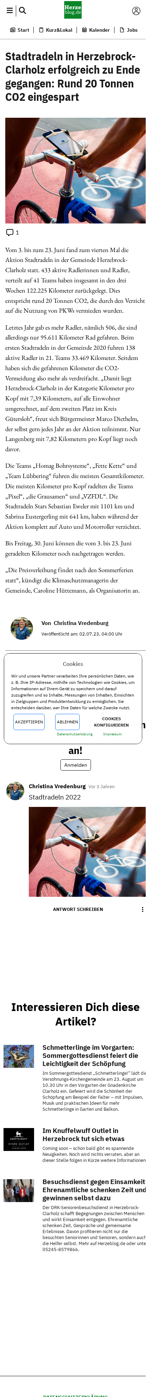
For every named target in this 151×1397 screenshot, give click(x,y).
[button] (9, 11)
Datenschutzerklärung (74, 734)
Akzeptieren (29, 721)
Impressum (112, 734)
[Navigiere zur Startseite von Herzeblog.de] (73, 10)
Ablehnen (67, 721)
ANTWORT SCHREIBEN (78, 909)
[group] (142, 909)
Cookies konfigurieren (111, 722)
